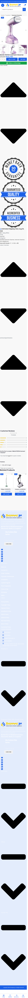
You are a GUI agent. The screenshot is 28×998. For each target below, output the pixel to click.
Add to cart (11, 59)
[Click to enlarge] (2, 41)
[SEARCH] (24, 9)
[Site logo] (13, 5)
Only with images (6, 465)
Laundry (8, 15)
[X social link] (12, 243)
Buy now (23, 59)
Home (2, 15)
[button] (25, 30)
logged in (9, 456)
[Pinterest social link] (14, 243)
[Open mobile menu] (2, 5)
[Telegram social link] (18, 243)
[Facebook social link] (10, 243)
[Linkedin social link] (16, 243)
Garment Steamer (17, 15)
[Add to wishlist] (11, 474)
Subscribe (8, 544)
